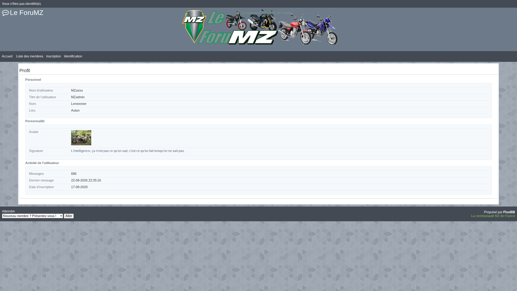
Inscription (53, 56)
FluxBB (509, 212)
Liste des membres (29, 56)
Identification (73, 56)
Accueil (7, 56)
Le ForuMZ (26, 12)
